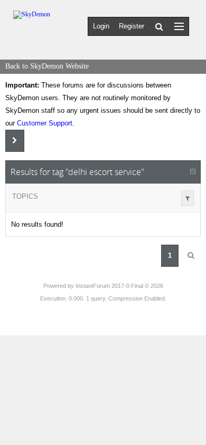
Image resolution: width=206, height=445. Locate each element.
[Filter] (187, 198)
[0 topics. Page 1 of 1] (191, 256)
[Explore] (179, 26)
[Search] (159, 26)
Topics (25, 196)
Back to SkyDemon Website (47, 66)
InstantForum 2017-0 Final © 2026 (119, 286)
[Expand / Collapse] (192, 172)
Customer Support (44, 123)
